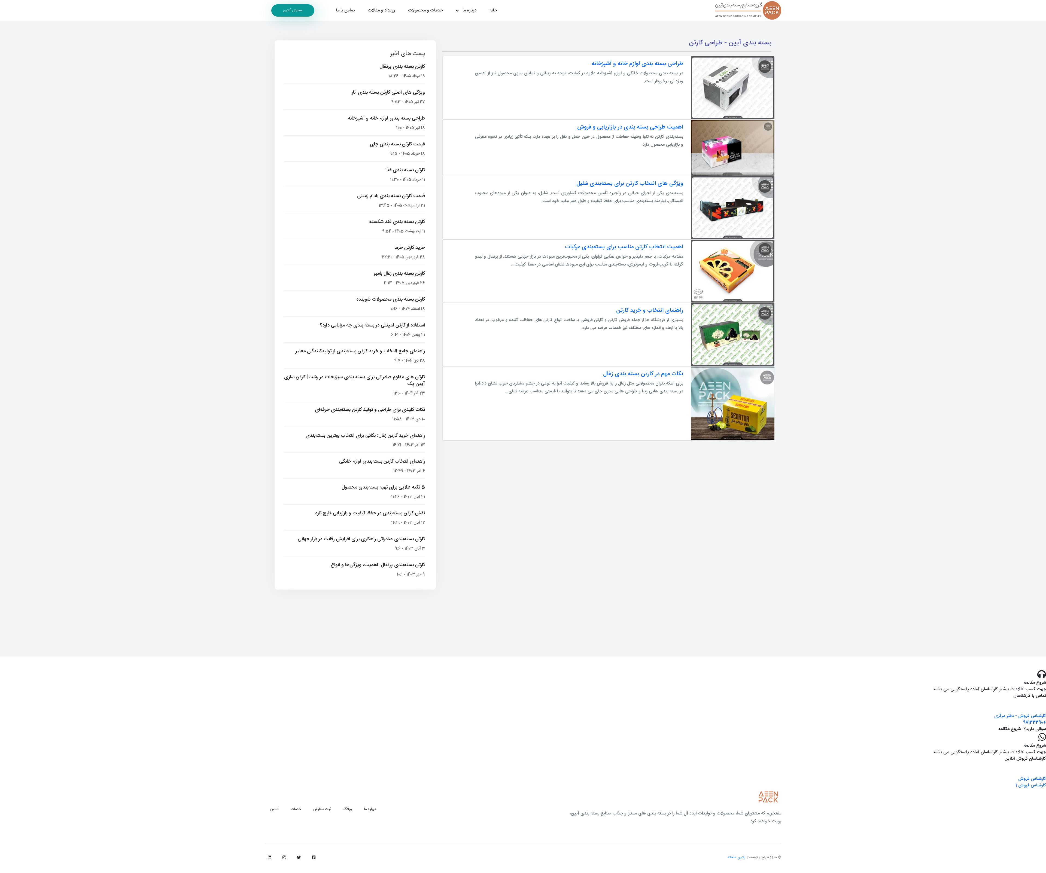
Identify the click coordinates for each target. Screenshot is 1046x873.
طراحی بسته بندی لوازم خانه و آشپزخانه (637, 64)
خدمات (296, 809)
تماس (274, 809)
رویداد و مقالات (381, 10)
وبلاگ (347, 809)
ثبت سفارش (322, 809)
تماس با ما (345, 10)
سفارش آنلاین (292, 10)
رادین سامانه (737, 857)
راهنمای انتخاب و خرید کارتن (649, 310)
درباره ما (469, 10)
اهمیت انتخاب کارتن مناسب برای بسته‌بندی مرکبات (624, 247)
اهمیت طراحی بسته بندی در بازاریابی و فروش (630, 127)
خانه (493, 10)
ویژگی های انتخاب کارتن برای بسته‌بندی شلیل (629, 183)
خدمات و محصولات (425, 10)
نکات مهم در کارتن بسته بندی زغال (643, 374)
